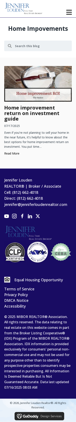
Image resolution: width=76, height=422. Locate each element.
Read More (11, 153)
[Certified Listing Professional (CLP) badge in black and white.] (15, 252)
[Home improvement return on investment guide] (38, 83)
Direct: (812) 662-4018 (23, 198)
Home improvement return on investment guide (31, 113)
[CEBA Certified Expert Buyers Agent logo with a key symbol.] (61, 252)
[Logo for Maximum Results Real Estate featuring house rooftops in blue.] (38, 252)
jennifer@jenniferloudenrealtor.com (35, 204)
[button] (6, 216)
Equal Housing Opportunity (38, 279)
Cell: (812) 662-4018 (21, 192)
